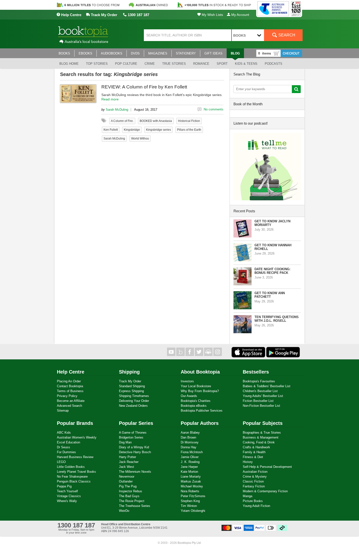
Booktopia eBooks (194, 406)
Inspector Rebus (130, 491)
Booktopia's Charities (196, 401)
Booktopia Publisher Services (201, 410)
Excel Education (68, 442)
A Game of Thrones (133, 432)
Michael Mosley (192, 486)
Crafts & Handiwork (256, 447)
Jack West (126, 467)
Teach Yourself (67, 491)
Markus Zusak (191, 481)
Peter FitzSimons (193, 496)
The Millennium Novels (135, 471)
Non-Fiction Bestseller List (261, 406)
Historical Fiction (189, 121)
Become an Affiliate (70, 401)
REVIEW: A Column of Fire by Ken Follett (144, 86)
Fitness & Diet (253, 457)
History (248, 462)
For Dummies (66, 452)
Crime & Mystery (255, 476)
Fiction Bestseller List (258, 401)
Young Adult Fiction (256, 506)
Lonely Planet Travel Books (76, 471)
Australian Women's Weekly (76, 437)
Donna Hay (188, 447)
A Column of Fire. (122, 121)
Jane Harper (189, 467)
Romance (201, 63)
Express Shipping (131, 391)
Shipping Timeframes (134, 396)
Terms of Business (70, 391)
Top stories (97, 63)
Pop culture (126, 63)
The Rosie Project (131, 501)
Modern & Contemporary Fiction (265, 491)
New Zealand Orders (133, 406)
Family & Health (254, 452)
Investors (187, 381)
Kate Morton (189, 471)
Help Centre (70, 15)
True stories (174, 63)
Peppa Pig (64, 486)
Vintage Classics (69, 496)
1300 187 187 (138, 15)
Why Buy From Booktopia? (200, 391)
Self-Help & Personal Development (267, 467)
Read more (110, 99)
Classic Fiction (253, 481)
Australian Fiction (255, 471)
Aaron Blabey (190, 432)
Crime (150, 63)
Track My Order (103, 15)
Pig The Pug (128, 486)
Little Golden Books (71, 467)
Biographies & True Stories (262, 432)
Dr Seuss (63, 447)
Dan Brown (188, 437)
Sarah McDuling (117, 109)
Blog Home (69, 63)
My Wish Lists (212, 15)
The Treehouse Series (134, 506)
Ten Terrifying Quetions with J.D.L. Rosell (276, 318)
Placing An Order (69, 381)
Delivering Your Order (134, 401)
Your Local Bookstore (196, 386)
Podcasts (273, 63)
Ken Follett (111, 129)
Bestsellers (256, 372)
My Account (239, 15)
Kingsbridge (132, 129)
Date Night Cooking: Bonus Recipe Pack (272, 271)
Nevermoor (126, 476)
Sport (222, 63)
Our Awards (189, 396)
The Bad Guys (129, 496)
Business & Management (260, 437)
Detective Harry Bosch (135, 452)
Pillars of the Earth (189, 129)
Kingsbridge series (158, 129)
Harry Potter (127, 457)
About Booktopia (200, 372)
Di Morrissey (190, 442)
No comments (213, 109)
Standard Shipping (132, 386)
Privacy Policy (67, 396)
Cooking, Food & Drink (259, 442)
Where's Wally (67, 501)
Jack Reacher (128, 462)
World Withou (140, 138)
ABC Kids (64, 432)
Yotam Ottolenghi (193, 511)
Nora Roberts (190, 491)
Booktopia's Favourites (259, 381)
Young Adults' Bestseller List (263, 396)
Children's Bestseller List (260, 391)
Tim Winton (189, 506)
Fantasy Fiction (254, 486)
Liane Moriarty (191, 476)
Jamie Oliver (190, 457)
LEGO (61, 462)
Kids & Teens (246, 63)
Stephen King (190, 501)
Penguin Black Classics (74, 481)
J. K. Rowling (190, 462)
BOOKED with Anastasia (156, 121)
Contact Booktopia (70, 386)
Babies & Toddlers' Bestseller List (266, 386)
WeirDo (124, 511)
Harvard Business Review (75, 457)
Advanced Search (69, 406)
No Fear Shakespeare (72, 476)
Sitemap (63, 410)
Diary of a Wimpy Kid (134, 447)
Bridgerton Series (131, 437)
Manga (247, 496)
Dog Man (125, 442)
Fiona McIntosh (192, 452)
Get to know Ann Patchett (269, 295)
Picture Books (253, 501)
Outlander (126, 481)
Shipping (129, 372)
